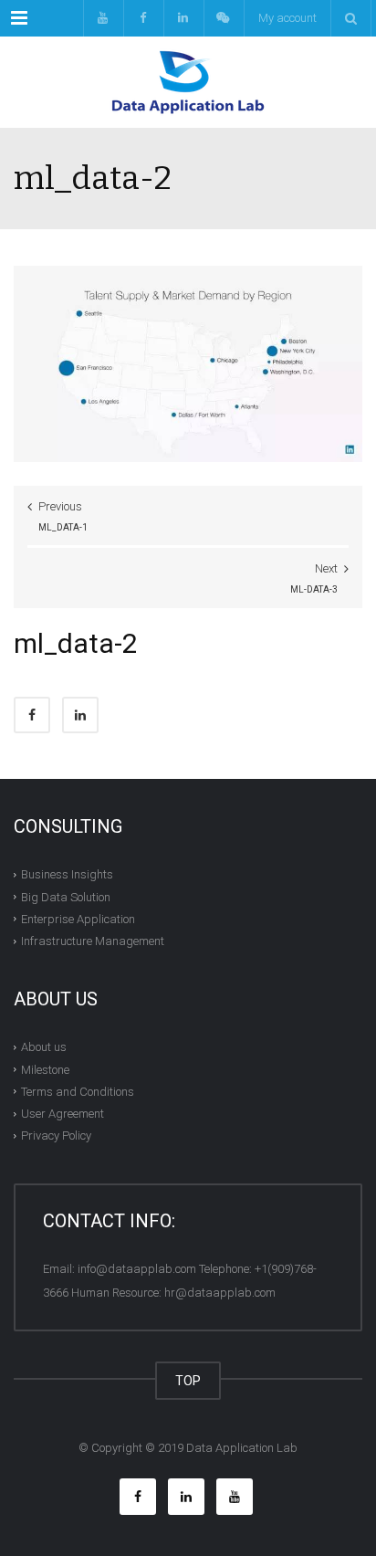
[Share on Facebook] (32, 715)
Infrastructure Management (92, 941)
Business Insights (67, 874)
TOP (188, 1380)
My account (287, 18)
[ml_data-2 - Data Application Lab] (188, 82)
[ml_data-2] (188, 363)
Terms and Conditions (77, 1092)
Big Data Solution (65, 896)
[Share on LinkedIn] (80, 715)
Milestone (45, 1069)
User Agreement (62, 1113)
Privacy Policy (56, 1135)
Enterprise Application (78, 919)
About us (44, 1047)
